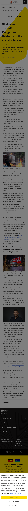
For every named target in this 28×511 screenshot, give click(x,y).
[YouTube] (20, 16)
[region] (14, 492)
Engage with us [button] (6, 418)
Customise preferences (14, 505)
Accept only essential (14, 501)
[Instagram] (14, 16)
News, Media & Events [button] (9, 427)
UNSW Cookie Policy (16, 493)
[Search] (25, 2)
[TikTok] (17, 16)
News (10, 7)
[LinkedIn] (9, 16)
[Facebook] (12, 16)
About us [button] (4, 431)
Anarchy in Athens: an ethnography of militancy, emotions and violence (13, 237)
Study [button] (3, 423)
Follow (20, 14)
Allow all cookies (14, 497)
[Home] (14, 2)
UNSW (3, 7)
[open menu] (3, 2)
